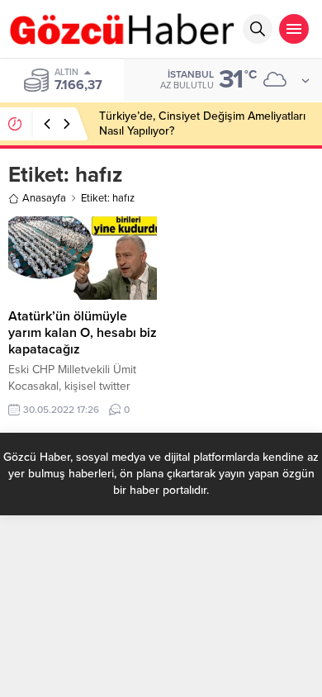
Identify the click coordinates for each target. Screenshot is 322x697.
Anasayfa (44, 198)
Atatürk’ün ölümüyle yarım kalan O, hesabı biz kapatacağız (82, 333)
